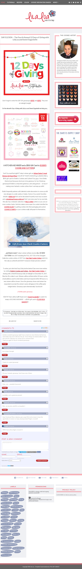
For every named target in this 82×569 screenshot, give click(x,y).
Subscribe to (5, 460)
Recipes (19, 2)
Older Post (13, 321)
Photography (6, 534)
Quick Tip (16, 534)
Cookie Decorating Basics (41, 2)
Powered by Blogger (36, 498)
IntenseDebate (10, 465)
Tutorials (10, 2)
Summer (17, 541)
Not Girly (5, 531)
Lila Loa (32, 566)
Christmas (13, 499)
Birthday (5, 499)
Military (18, 524)
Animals (4, 492)
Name (4, 454)
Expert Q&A (5, 506)
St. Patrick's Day (7, 541)
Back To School (7, 496)
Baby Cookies (14, 492)
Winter (17, 551)
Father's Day (6, 510)
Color (26, 2)
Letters (20, 520)
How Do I (13, 520)
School (10, 537)
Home (3, 2)
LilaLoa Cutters (7, 524)
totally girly (6, 555)
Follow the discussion (46, 328)
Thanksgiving (6, 548)
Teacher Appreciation (9, 544)
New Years (16, 527)
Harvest (14, 517)
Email (19, 454)
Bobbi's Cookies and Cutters (19, 271)
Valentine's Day (18, 548)
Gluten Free (6, 513)
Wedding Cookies (7, 551)
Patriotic (13, 531)
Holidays (5, 520)
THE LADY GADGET (54, 566)
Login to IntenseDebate (22, 452)
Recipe (4, 537)
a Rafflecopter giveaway (25, 292)
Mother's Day (6, 527)
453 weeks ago (10, 331)
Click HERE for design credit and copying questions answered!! (39, 492)
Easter (16, 503)
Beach (16, 496)
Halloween (5, 517)
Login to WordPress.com (31, 452)
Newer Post (37, 321)
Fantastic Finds (16, 506)
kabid (6, 426)
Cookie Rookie (6, 503)
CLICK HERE (60, 494)
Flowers (15, 510)
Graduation (16, 513)
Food (22, 510)
